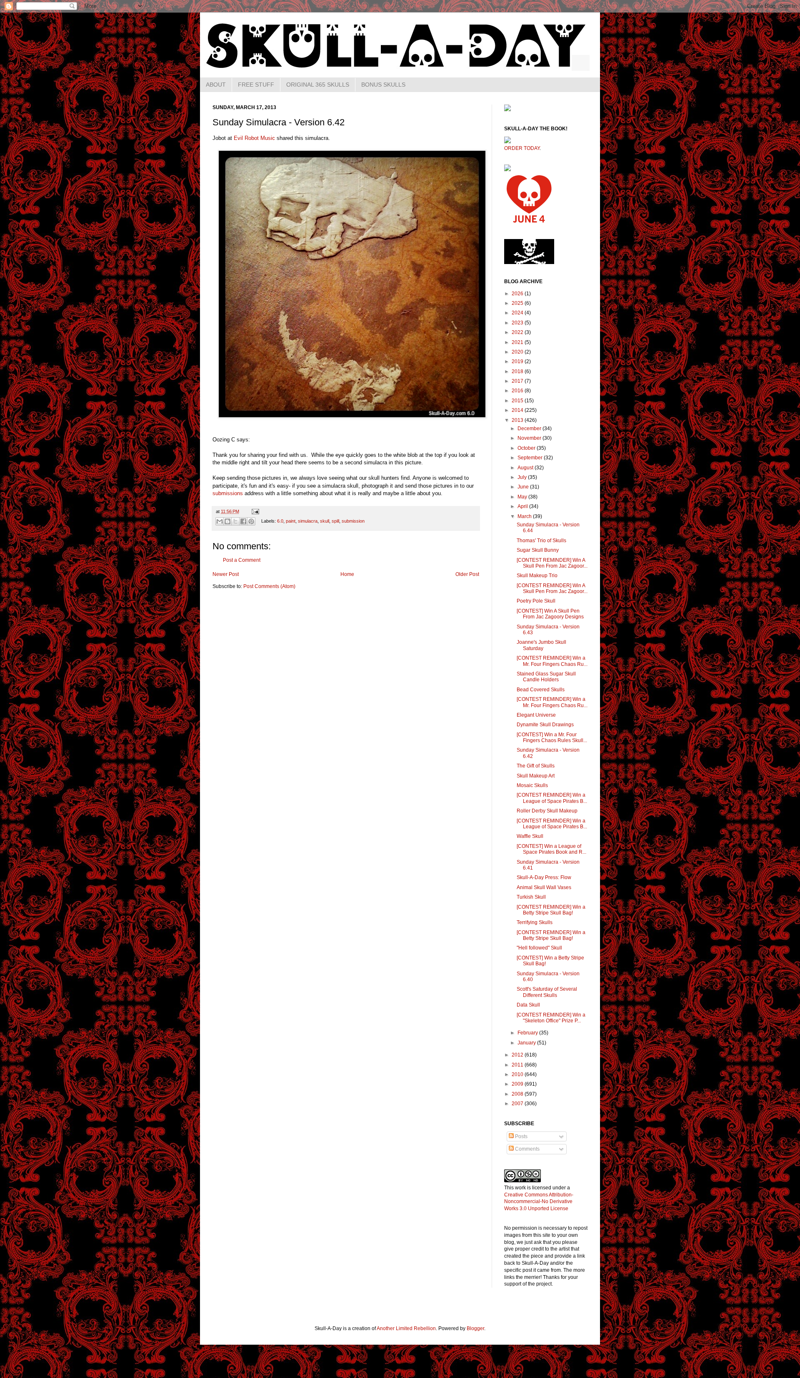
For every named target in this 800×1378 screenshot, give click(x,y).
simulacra (308, 520)
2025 (518, 303)
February (528, 1033)
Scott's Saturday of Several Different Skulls (547, 992)
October (527, 448)
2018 (518, 371)
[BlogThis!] (227, 521)
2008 (518, 1094)
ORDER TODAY (522, 148)
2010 (518, 1074)
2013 (518, 420)
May (523, 497)
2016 (518, 391)
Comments (527, 1149)
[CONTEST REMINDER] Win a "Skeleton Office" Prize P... (551, 1018)
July (523, 477)
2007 (518, 1103)
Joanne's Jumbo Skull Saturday (541, 645)
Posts (521, 1136)
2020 (518, 352)
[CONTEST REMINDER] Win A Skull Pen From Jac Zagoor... (552, 563)
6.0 (280, 520)
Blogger (475, 1328)
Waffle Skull (530, 836)
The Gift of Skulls (536, 766)
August (526, 468)
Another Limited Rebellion (406, 1328)
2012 (518, 1055)
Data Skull (528, 1005)
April (523, 506)
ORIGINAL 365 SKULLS (317, 84)
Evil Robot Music (254, 138)
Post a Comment (241, 560)
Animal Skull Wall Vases (544, 887)
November (530, 438)
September (531, 458)
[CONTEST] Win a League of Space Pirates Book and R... (551, 849)
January (527, 1043)
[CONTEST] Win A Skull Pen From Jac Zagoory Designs (550, 614)
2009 (518, 1084)
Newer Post (225, 574)
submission (353, 520)
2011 (518, 1065)
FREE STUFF (256, 84)
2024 (518, 313)
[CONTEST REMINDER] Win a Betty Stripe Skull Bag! (551, 910)
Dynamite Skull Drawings (545, 725)
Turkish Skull (531, 897)
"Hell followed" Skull (539, 948)
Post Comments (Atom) (269, 586)
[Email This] (219, 521)
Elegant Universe (536, 715)
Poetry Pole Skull (536, 601)
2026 (518, 294)
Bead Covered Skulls (541, 690)
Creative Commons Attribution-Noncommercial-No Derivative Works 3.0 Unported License (538, 1202)
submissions (227, 493)
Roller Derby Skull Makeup (547, 811)
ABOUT (216, 84)
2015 (518, 401)
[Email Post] (254, 511)
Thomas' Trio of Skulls (541, 540)
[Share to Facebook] (243, 521)
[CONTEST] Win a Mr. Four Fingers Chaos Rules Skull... (552, 737)
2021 (518, 342)
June (524, 487)
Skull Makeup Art (536, 776)
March (525, 516)
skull (324, 520)
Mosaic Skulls (532, 785)
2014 (518, 410)
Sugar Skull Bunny (538, 550)
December (530, 428)
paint (290, 520)
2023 (518, 323)
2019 (518, 361)
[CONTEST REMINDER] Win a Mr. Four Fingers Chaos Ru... (552, 661)
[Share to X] (235, 521)
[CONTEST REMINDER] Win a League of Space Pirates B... (552, 798)
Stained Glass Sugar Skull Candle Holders (546, 677)
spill (335, 520)
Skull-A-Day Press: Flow (544, 877)
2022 (518, 332)
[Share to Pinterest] (251, 521)
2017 (518, 381)
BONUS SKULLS (383, 84)
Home (347, 574)
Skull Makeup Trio (537, 575)
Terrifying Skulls (534, 922)
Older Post (467, 574)
